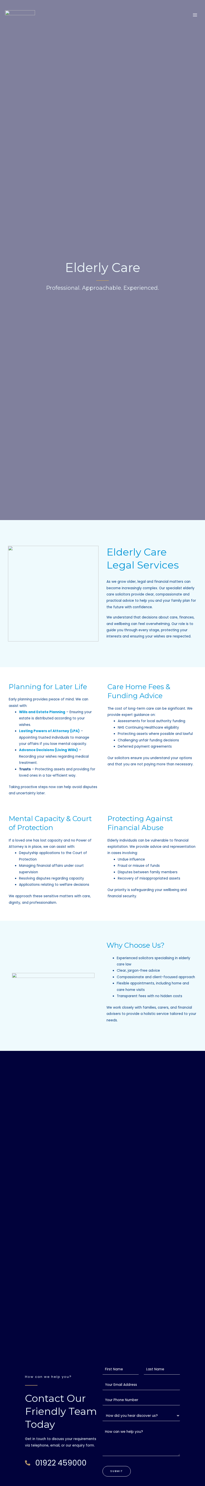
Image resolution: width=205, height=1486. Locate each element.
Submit (116, 1471)
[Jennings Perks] (20, 15)
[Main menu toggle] (195, 15)
